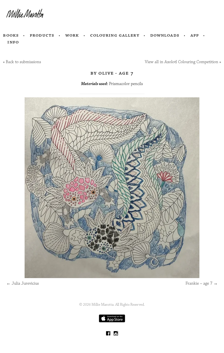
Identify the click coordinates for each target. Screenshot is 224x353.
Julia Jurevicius (22, 283)
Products (42, 35)
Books (11, 35)
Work (72, 35)
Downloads (164, 35)
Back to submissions (23, 62)
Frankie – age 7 (201, 283)
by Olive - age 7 (112, 73)
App (194, 35)
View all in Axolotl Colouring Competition (181, 62)
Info (13, 42)
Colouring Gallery (114, 35)
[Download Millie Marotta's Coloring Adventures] (112, 321)
